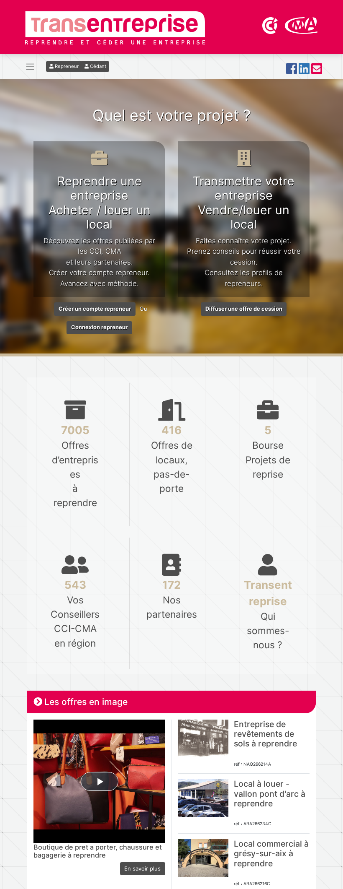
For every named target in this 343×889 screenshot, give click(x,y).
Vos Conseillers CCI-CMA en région (75, 613)
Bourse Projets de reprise (268, 451)
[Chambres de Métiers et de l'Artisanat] (301, 24)
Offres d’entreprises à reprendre (75, 466)
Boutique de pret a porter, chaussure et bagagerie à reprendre (97, 851)
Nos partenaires (171, 599)
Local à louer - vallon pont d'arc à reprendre (269, 793)
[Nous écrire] (316, 71)
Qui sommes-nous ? (268, 614)
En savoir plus (142, 868)
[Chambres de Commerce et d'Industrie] (270, 24)
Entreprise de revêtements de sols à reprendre (265, 734)
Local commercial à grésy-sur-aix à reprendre (271, 853)
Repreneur (66, 66)
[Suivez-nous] (291, 71)
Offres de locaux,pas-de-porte (171, 459)
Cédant (97, 66)
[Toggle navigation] (30, 66)
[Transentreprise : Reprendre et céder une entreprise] (115, 27)
